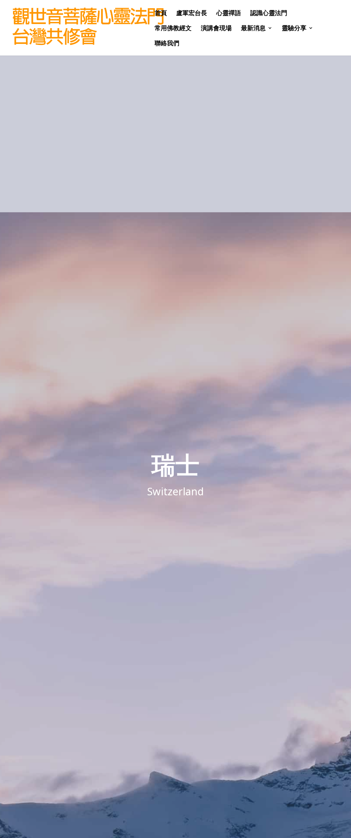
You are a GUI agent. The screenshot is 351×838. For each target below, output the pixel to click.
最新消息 (253, 28)
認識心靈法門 (268, 13)
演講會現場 (216, 28)
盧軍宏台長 (191, 13)
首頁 (161, 13)
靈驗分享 (294, 28)
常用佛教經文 (173, 28)
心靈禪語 (228, 13)
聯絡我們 (167, 43)
